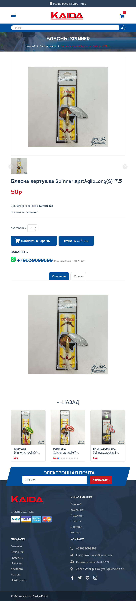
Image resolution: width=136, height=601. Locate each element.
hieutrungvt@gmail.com (98, 555)
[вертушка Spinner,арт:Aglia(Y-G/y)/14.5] (28, 427)
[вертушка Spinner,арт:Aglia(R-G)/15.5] (68, 427)
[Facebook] (72, 578)
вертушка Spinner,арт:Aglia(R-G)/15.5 (65, 452)
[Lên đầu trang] (129, 583)
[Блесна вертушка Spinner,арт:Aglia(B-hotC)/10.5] (108, 427)
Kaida (44, 596)
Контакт (75, 532)
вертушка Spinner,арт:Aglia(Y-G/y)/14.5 (25, 452)
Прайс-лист (19, 580)
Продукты (76, 515)
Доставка (76, 526)
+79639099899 (35, 260)
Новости (75, 521)
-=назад (68, 401)
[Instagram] (95, 578)
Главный (76, 504)
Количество (18, 227)
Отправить (100, 480)
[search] (121, 27)
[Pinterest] (87, 578)
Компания (76, 509)
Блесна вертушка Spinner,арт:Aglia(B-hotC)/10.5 (105, 452)
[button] (58, 458)
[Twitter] (80, 578)
